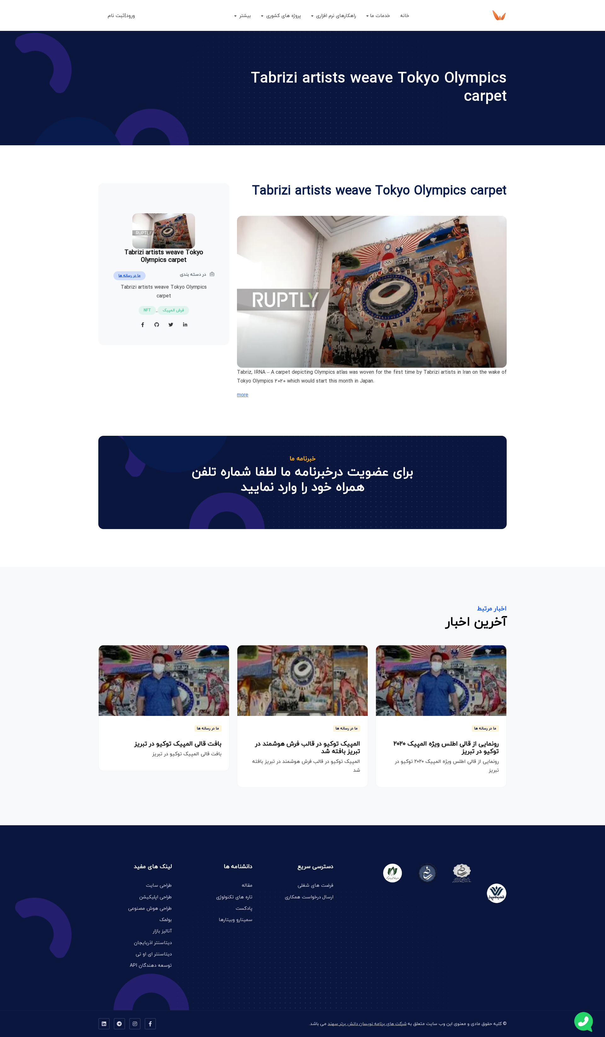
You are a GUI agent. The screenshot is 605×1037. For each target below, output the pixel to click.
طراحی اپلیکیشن (155, 897)
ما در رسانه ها (129, 275)
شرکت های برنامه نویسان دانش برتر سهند (367, 1024)
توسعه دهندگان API (151, 965)
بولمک (165, 919)
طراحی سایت (159, 885)
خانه (404, 15)
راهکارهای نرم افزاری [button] (335, 15)
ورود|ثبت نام (121, 15)
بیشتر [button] (244, 15)
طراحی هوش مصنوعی (150, 908)
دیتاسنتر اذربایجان (153, 942)
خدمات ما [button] (380, 15)
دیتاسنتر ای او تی (154, 954)
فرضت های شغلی (315, 885)
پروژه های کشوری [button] (283, 15)
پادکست (244, 908)
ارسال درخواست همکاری (309, 897)
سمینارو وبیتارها (235, 919)
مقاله (247, 885)
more (242, 394)
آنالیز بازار (162, 931)
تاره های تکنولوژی (234, 897)
